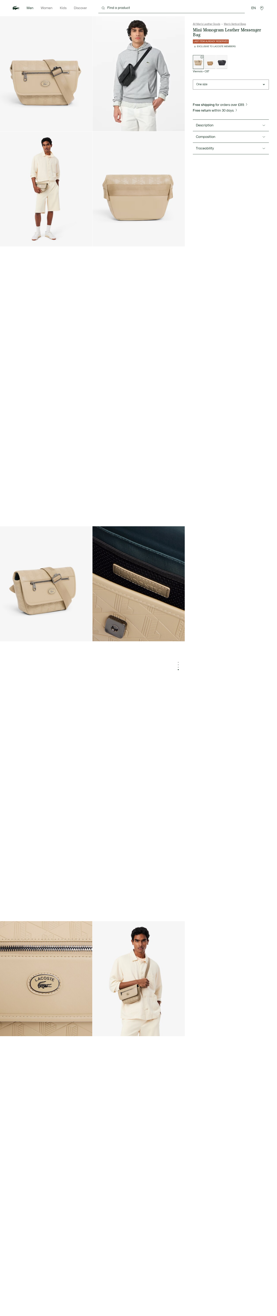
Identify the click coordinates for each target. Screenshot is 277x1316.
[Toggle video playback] (99, 124)
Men (30, 8)
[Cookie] (210, 62)
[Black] (222, 62)
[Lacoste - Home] (16, 8)
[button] (262, 8)
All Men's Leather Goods (206, 24)
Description (205, 125)
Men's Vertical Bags (235, 24)
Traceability (205, 148)
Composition (205, 137)
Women (47, 8)
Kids (63, 8)
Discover (80, 8)
